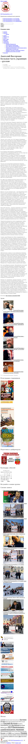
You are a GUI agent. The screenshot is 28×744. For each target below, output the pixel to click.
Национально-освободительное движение (13, 728)
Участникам (6, 42)
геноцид (19, 734)
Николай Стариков (14, 731)
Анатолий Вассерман (8, 375)
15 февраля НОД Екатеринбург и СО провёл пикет (15, 503)
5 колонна (3, 719)
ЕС (21, 721)
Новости (5, 33)
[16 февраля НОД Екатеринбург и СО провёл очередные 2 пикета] (13, 579)
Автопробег (8, 719)
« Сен (2, 481)
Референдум (6, 36)
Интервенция (15, 725)
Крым (23, 725)
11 (9, 475)
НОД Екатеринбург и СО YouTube (11, 18)
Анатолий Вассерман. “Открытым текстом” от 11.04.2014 (13, 360)
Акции (4, 35)
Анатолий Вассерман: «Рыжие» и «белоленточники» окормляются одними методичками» (13, 324)
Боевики (11, 719)
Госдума (17, 721)
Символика (6, 41)
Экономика (10, 734)
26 (11, 478)
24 (7, 478)
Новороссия (20, 731)
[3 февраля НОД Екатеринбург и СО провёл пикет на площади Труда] (13, 596)
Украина (16, 375)
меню (2, 26)
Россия (3, 733)
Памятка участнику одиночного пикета (15, 50)
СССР (6, 733)
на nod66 (5, 64)
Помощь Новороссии (11, 44)
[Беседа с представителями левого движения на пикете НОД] (13, 547)
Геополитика (13, 721)
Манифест (5, 40)
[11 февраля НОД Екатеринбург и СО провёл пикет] (13, 532)
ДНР (20, 721)
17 (7, 476)
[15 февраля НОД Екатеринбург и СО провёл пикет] (13, 517)
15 (4, 476)
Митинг (6, 727)
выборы (14, 734)
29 (4, 479)
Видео (7, 34)
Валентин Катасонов (16, 719)
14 (3, 476)
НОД (10, 727)
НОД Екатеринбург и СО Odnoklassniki (12, 21)
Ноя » (8, 481)
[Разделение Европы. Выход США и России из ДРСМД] (13, 610)
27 (1, 479)
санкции (16, 736)
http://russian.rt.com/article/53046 (13, 295)
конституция (24, 734)
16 (6, 476)
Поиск (2, 25)
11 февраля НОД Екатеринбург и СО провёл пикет (15, 518)
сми (19, 736)
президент (6, 736)
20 (1, 478)
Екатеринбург (4, 725)
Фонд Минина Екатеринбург (12, 46)
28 (3, 479)
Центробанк (5, 734)
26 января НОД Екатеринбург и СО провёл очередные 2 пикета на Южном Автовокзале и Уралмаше (14, 613)
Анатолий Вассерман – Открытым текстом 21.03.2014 (13, 337)
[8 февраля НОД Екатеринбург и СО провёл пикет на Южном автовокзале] (13, 563)
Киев (21, 725)
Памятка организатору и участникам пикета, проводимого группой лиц (16, 48)
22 (4, 478)
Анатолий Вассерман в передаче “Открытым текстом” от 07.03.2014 (13, 349)
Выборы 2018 (7, 721)
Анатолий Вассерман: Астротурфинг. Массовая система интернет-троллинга (13, 311)
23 (6, 478)
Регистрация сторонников (12, 45)
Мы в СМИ (6, 39)
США (9, 733)
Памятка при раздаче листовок (13, 51)
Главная (5, 31)
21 (3, 478)
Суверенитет (17, 733)
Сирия (13, 733)
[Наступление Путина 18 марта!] (13, 502)
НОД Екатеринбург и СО (6, 14)
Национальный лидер (6, 731)
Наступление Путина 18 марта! (10, 490)
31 (7, 479)
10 (7, 475)
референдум (11, 736)
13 (1, 476)
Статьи (5, 38)
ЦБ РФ (2, 734)
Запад (10, 725)
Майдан (2, 727)
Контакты (5, 52)
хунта (22, 736)
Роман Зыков (24, 731)
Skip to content (4, 1)
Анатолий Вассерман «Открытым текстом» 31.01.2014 (13, 372)
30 (6, 479)
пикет (2, 736)
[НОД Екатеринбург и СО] (2, 740)
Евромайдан (20, 723)
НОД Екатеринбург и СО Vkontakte (11, 19)
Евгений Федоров (10, 723)
